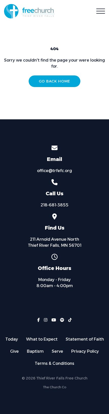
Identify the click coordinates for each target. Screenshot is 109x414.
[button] (100, 11)
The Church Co (54, 387)
